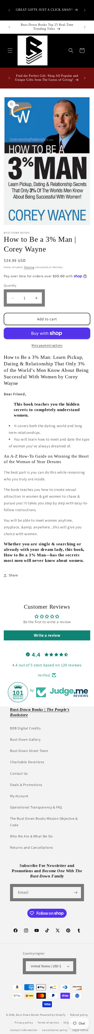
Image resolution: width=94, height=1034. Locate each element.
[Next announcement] (84, 10)
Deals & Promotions (26, 784)
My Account (19, 796)
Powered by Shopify (53, 1014)
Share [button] (13, 575)
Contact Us (19, 773)
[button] (10, 50)
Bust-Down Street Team (29, 750)
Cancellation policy (55, 1030)
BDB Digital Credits (25, 728)
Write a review (47, 635)
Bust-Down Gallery (25, 739)
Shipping (29, 267)
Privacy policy (24, 1022)
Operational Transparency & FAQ (36, 807)
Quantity (10, 285)
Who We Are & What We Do (31, 836)
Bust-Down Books (27, 1014)
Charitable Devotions (27, 762)
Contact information (23, 1030)
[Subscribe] (75, 892)
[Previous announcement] (9, 10)
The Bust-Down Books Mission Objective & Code (43, 821)
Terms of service (48, 1022)
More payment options (47, 345)
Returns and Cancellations (31, 847)
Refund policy (79, 1014)
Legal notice (80, 1030)
